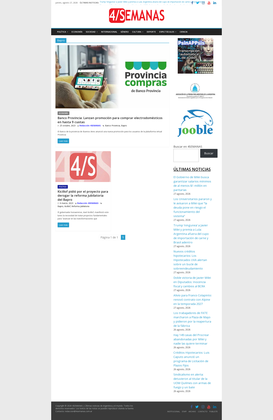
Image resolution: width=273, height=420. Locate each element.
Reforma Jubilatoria (80, 206)
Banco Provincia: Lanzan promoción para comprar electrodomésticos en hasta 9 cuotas (110, 120)
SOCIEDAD (91, 31)
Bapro (124, 125)
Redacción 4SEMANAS (90, 125)
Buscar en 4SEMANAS (187, 146)
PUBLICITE (213, 411)
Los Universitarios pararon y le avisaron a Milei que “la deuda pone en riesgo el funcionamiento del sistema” (192, 207)
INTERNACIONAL (109, 31)
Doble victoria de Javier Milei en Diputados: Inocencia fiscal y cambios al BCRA (192, 282)
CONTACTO (202, 411)
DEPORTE (151, 31)
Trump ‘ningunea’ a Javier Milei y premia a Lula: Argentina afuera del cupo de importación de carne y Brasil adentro (191, 233)
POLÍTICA (61, 31)
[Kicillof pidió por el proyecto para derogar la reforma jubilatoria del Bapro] (83, 153)
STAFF (184, 411)
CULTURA (136, 31)
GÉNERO (125, 31)
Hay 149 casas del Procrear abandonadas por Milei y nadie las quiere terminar (191, 339)
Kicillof (67, 206)
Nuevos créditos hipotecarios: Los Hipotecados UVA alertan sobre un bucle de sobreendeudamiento (146, 2)
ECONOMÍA (77, 31)
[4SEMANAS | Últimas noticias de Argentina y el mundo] (136, 10)
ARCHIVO (192, 411)
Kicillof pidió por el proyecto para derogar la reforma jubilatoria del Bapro (83, 195)
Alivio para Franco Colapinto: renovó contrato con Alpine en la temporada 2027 (192, 299)
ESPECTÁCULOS (166, 31)
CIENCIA (183, 31)
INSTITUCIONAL (173, 411)
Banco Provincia (112, 125)
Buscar (208, 153)
